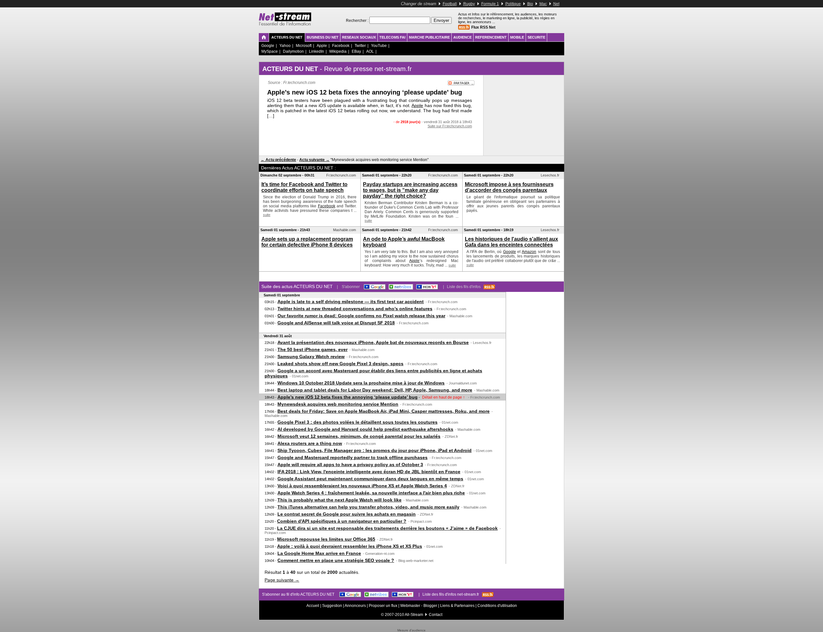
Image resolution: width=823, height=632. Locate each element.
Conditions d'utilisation (497, 605)
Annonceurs (355, 605)
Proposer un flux (383, 605)
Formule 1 (490, 4)
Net (556, 4)
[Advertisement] (371, 140)
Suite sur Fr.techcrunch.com (450, 126)
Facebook (340, 45)
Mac (543, 4)
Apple (322, 45)
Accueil (312, 605)
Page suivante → (282, 579)
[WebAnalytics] (411, 627)
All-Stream (414, 614)
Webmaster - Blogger (419, 605)
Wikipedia (338, 51)
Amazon (529, 251)
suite (266, 215)
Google (267, 45)
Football (450, 4)
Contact (435, 614)
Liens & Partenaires (457, 605)
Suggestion (332, 605)
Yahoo (285, 45)
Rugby (469, 4)
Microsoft (304, 45)
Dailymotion (293, 51)
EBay (356, 51)
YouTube (379, 45)
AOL (370, 51)
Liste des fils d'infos (465, 286)
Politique (513, 4)
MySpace (269, 51)
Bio (530, 4)
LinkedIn (316, 51)
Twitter (360, 45)
